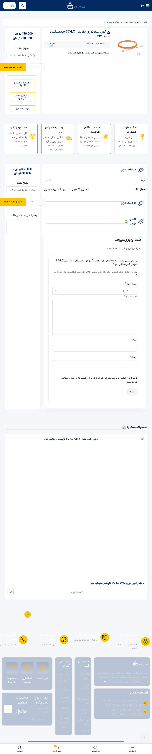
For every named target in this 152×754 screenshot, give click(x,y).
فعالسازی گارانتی (27, 680)
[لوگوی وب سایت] (76, 5)
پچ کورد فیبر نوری (111, 22)
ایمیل (133, 357)
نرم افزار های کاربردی (22, 97)
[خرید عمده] (43, 668)
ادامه (106, 681)
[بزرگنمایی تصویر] (138, 54)
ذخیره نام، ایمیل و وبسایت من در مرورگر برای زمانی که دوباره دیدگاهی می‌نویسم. (99, 380)
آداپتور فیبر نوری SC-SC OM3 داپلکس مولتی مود (117, 583)
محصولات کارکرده (11, 680)
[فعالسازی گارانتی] (27, 668)
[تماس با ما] (144, 737)
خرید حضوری (22, 108)
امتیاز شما (131, 284)
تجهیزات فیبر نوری (131, 22)
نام (135, 340)
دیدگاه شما (130, 296)
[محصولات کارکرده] (12, 668)
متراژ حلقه (23, 48)
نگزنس (48, 180)
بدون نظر (52, 44)
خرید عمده (42, 678)
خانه (145, 22)
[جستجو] (22, 5)
